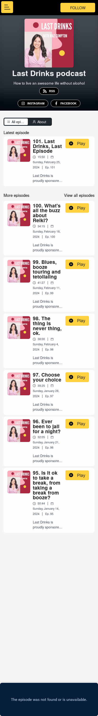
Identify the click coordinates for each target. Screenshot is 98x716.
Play (81, 143)
